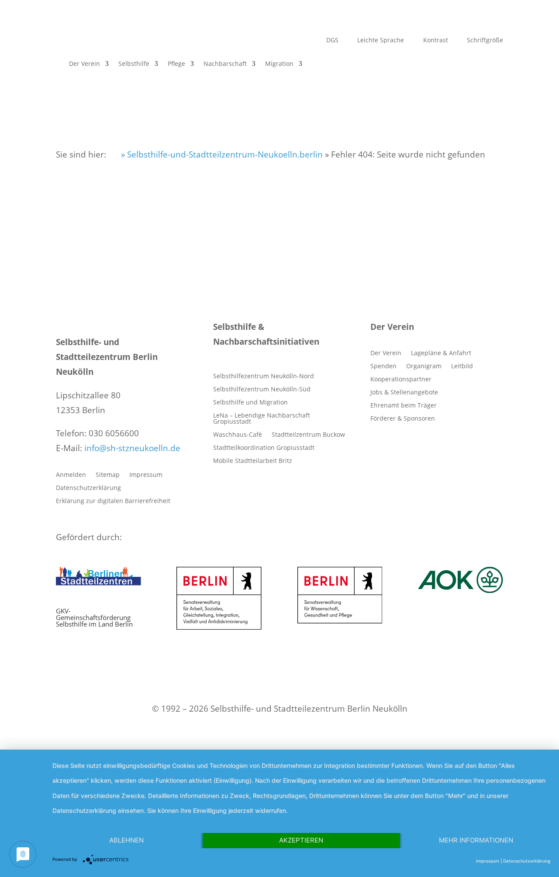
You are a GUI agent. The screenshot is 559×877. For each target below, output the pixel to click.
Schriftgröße (484, 40)
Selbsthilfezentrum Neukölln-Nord (263, 376)
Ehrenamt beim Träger (403, 405)
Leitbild (462, 366)
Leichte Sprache (379, 40)
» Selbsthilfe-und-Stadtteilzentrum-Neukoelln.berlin (221, 154)
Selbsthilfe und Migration (250, 402)
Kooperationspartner (400, 379)
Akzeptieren (301, 840)
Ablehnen (126, 840)
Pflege (176, 63)
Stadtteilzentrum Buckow (308, 435)
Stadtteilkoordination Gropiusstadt (263, 448)
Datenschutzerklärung (88, 488)
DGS (331, 40)
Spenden (383, 366)
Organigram (424, 366)
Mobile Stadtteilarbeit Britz (252, 461)
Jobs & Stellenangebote (404, 392)
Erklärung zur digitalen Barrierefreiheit (113, 501)
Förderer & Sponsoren (402, 418)
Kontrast (434, 40)
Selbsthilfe (133, 63)
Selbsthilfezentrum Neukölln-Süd (262, 389)
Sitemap (108, 475)
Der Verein (84, 63)
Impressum (145, 475)
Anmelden (71, 475)
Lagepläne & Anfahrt (441, 353)
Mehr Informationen (476, 840)
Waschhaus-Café (237, 435)
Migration (279, 63)
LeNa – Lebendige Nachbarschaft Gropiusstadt (261, 418)
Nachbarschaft (225, 63)
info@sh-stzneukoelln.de (132, 448)
